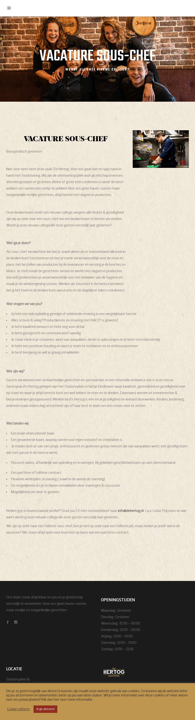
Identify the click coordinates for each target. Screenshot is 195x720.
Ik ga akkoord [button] (45, 709)
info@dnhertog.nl (131, 511)
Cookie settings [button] (18, 709)
